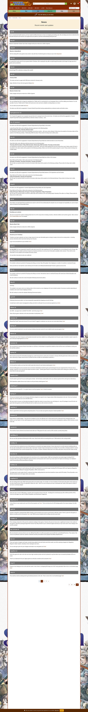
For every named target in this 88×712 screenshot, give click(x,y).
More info (57, 710)
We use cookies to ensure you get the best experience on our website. (42, 710)
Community (15, 17)
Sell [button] (38, 11)
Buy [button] (26, 11)
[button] (12, 8)
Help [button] (62, 11)
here (33, 83)
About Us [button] (50, 11)
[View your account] (74, 3)
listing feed (58, 53)
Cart (74, 11)
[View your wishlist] (71, 4)
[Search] (66, 4)
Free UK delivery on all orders (46, 14)
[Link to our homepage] (20, 4)
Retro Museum (49, 8)
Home (14, 11)
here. (30, 241)
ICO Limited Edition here (15, 216)
